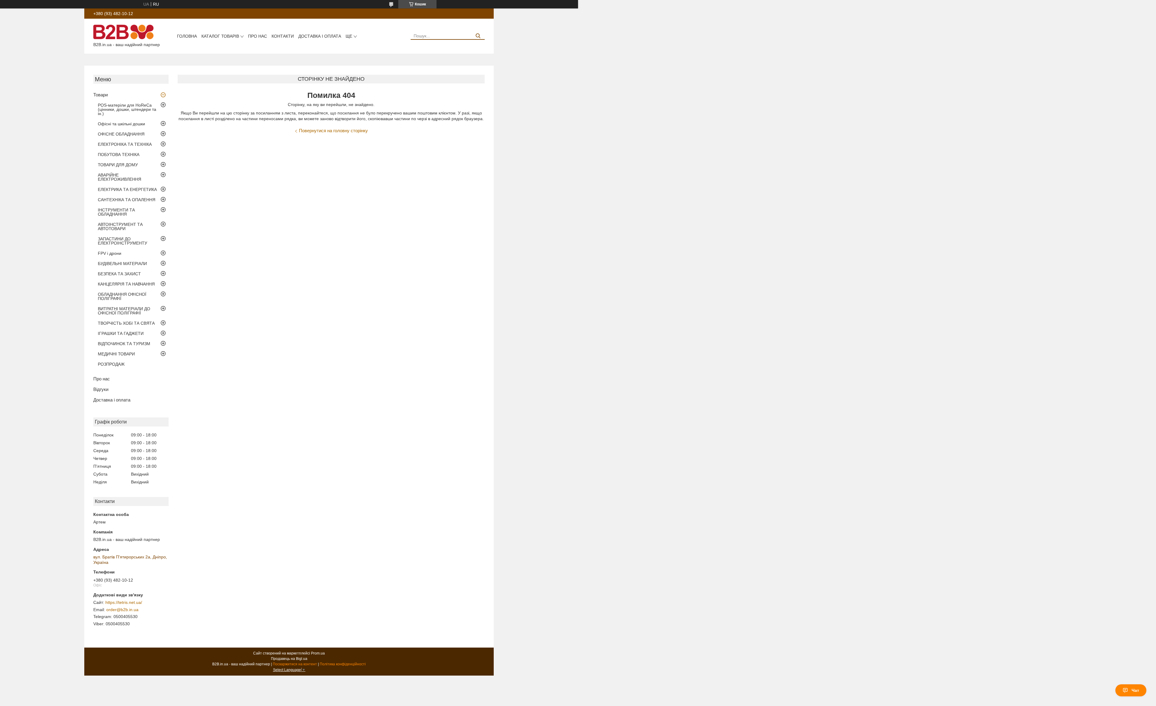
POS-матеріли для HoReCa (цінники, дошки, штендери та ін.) (127, 109)
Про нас (257, 36)
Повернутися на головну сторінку (333, 130)
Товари (100, 94)
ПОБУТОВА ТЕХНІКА (118, 154)
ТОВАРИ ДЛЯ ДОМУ (118, 164)
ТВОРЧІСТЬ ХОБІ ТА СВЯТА (126, 323)
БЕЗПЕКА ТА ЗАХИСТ (119, 273)
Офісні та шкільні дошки (121, 123)
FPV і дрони (109, 253)
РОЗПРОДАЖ (111, 364)
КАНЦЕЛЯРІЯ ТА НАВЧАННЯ (126, 284)
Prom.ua (318, 653)
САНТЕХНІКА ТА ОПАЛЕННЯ (126, 199)
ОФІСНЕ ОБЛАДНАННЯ (121, 134)
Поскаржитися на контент (295, 664)
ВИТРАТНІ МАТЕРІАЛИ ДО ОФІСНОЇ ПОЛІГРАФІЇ (124, 310)
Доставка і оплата (319, 36)
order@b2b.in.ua (122, 609)
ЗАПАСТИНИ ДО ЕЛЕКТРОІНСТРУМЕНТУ (122, 240)
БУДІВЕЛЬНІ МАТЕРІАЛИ (122, 263)
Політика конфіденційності (343, 664)
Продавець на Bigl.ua (289, 659)
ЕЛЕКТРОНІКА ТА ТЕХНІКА (125, 144)
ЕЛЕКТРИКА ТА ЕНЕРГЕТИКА (127, 189)
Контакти (283, 36)
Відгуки (100, 389)
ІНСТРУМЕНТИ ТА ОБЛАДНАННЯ (116, 212)
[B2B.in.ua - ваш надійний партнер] (123, 31)
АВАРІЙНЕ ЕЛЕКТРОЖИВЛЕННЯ (119, 177)
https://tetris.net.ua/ (123, 602)
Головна (187, 36)
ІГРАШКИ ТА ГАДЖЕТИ (121, 333)
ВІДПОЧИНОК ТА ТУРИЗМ (124, 343)
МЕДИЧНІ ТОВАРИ (116, 353)
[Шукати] (478, 36)
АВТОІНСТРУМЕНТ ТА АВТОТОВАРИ (120, 226)
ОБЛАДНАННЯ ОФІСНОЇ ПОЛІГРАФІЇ (122, 296)
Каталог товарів (220, 36)
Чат (1135, 690)
